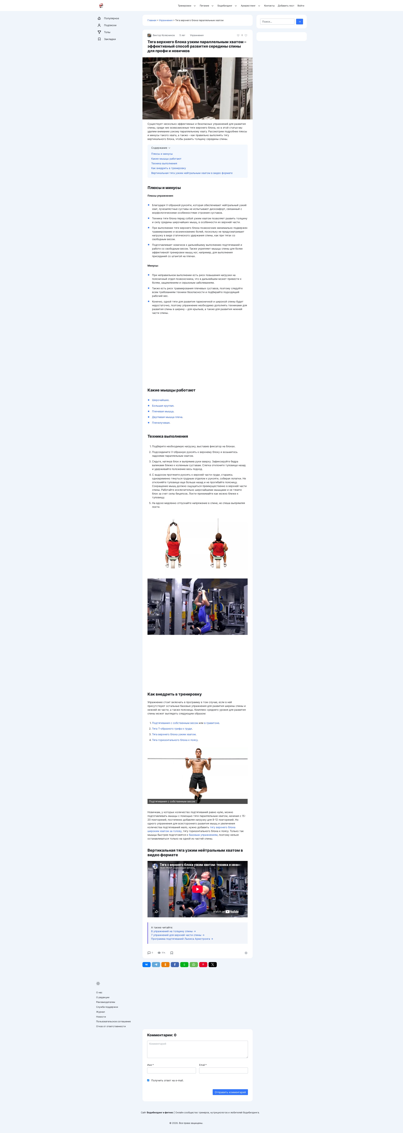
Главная (152, 20)
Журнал (100, 1011)
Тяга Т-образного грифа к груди (172, 728)
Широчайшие (160, 400)
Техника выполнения (164, 163)
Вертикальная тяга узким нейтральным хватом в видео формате (192, 173)
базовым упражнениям (203, 834)
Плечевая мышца (162, 411)
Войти (301, 5)
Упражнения (166, 20)
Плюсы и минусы (162, 153)
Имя (150, 1065)
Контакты (269, 5)
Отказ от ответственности (111, 1026)
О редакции (102, 997)
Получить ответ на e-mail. (167, 1080)
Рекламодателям (105, 1002)
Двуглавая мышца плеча (167, 417)
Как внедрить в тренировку (168, 168)
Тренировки (184, 5)
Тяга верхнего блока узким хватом (174, 734)
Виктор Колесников (164, 35)
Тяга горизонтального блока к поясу (175, 740)
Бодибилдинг (225, 5)
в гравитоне (211, 723)
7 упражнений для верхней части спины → (177, 935)
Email (203, 1065)
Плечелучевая (161, 422)
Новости (101, 1016)
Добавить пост (286, 5)
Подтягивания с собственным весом (175, 723)
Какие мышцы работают (166, 158)
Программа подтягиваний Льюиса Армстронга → (182, 938)
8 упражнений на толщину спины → (173, 931)
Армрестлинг (248, 5)
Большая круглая (162, 405)
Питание (204, 5)
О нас (99, 992)
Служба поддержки (107, 1007)
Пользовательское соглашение (113, 1021)
